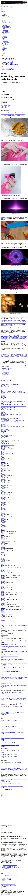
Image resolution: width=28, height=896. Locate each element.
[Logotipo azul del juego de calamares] (1, 752)
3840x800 (12, 445)
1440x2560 (3, 549)
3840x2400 (18, 384)
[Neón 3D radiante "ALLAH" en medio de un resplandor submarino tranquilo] (1, 657)
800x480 (3, 386)
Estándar (5, 370)
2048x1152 (8, 392)
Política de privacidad (8, 878)
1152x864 (11, 404)
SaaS (4, 881)
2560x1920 (3, 407)
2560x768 (7, 430)
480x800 (2, 552)
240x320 (2, 532)
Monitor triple (6, 373)
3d (8, 112)
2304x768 (3, 418)
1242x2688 (3, 530)
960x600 (3, 383)
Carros (4, 19)
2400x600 (3, 440)
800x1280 (3, 583)
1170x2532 (3, 469)
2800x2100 (8, 407)
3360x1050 (21, 426)
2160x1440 (22, 401)
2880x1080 (3, 421)
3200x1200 (8, 421)
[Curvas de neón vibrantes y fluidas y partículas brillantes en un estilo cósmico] (1, 628)
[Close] (2, 795)
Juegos (4, 38)
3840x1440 (18, 421)
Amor (4, 14)
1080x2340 (3, 471)
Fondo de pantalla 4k (9, 114)
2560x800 (12, 426)
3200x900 (21, 414)
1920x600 (3, 426)
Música (4, 43)
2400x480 (3, 447)
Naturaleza (5, 44)
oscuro (4, 112)
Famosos (5, 36)
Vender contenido (7, 869)
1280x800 (11, 383)
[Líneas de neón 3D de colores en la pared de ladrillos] (1, 636)
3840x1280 (12, 418)
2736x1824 (3, 402)
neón (2, 112)
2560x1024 (3, 424)
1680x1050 (20, 383)
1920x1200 (3, 384)
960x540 (3, 391)
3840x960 (16, 440)
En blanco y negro (7, 31)
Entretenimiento (6, 32)
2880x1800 (13, 384)
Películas (5, 48)
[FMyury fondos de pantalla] (3, 88)
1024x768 (7, 404)
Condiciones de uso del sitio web (10, 875)
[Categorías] (2, 5)
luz (6, 112)
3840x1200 (3, 428)
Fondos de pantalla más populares (10, 866)
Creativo (5, 24)
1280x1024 (3, 409)
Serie (4, 49)
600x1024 (3, 608)
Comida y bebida (7, 22)
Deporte (5, 25)
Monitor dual (6, 372)
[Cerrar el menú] (2, 9)
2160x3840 (3, 617)
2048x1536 (23, 406)
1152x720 (7, 383)
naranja (13, 112)
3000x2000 (8, 402)
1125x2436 (3, 466)
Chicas (4, 20)
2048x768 (7, 420)
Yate (4, 53)
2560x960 (16, 420)
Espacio (5, 33)
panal (10, 112)
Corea (19, 114)
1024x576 (7, 391)
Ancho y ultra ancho (7, 368)
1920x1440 (18, 406)
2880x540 (3, 435)
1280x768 (7, 386)
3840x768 (7, 447)
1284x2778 (3, 476)
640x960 (2, 518)
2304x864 (12, 420)
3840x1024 (3, 442)
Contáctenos (6, 868)
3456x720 (7, 445)
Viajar (4, 52)
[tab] (15, 368)
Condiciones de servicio (8, 876)
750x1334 (3, 501)
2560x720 (12, 414)
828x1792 (3, 464)
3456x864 (12, 440)
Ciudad (4, 21)
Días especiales (6, 26)
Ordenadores (6, 45)
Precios (4, 871)
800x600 (3, 404)
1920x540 (3, 414)
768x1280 (3, 544)
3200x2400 (13, 407)
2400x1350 (13, 392)
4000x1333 (17, 418)
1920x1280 (12, 401)
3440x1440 (8, 380)
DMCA (5, 880)
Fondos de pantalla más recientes (10, 865)
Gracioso (5, 37)
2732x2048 (3, 457)
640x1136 (3, 498)
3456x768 (3, 437)
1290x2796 (3, 493)
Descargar (4, 102)
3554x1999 (3, 393)
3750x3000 (13, 409)
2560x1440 (18, 392)
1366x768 (16, 391)
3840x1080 (3, 415)
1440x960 (7, 401)
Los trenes (5, 41)
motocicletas (6, 42)
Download (4, 832)
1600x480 (3, 430)
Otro (4, 47)
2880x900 (16, 426)
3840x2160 (3, 396)
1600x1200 (8, 406)
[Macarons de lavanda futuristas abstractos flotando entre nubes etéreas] (1, 649)
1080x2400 (3, 620)
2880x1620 (23, 392)
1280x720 (11, 391)
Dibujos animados (7, 27)
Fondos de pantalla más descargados (11, 867)
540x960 (2, 591)
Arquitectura (6, 16)
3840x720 (12, 435)
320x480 (2, 496)
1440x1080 (3, 406)
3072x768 (7, 440)
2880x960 (7, 418)
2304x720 (7, 426)
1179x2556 (3, 491)
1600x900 (20, 391)
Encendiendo (18, 112)
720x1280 (3, 542)
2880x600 (3, 445)
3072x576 (7, 435)
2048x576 (7, 414)
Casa (2, 73)
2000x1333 (17, 401)
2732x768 (16, 414)
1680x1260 (13, 406)
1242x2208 (3, 503)
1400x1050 (20, 404)
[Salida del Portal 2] (1, 746)
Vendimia (5, 50)
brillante (16, 114)
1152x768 (3, 401)
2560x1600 (8, 384)
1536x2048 (3, 605)
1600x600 (3, 420)
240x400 (2, 610)
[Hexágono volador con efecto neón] (1, 642)
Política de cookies (7, 879)
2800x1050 (21, 420)
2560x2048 (8, 409)
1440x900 (16, 383)
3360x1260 (13, 421)
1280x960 (16, 404)
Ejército (5, 28)
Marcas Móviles (6, 374)
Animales (5, 15)
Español (5, 894)
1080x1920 (3, 508)
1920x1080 (3, 392)
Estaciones (5, 34)
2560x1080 (3, 380)
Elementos (5, 30)
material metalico (7, 115)
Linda (4, 39)
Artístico (5, 17)
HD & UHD (6, 369)
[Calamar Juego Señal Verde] (1, 787)
